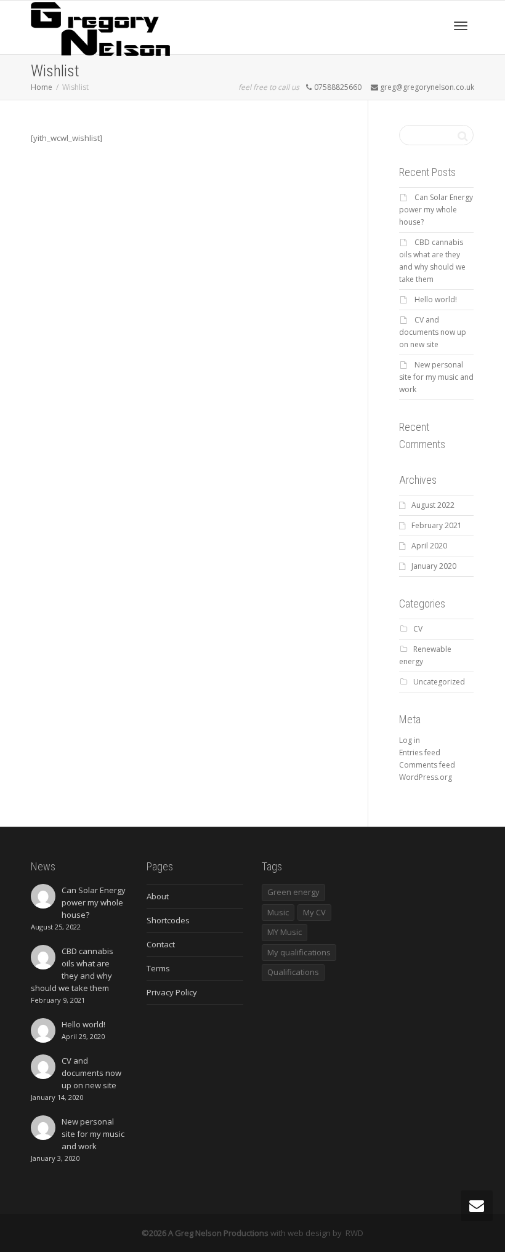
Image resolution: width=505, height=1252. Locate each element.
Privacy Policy (172, 992)
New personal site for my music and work (436, 377)
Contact (161, 944)
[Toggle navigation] (460, 25)
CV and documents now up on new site (432, 332)
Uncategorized (439, 681)
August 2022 (432, 505)
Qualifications (293, 971)
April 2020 (429, 545)
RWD (354, 1232)
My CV (314, 912)
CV (417, 629)
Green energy (293, 891)
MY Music (284, 931)
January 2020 (433, 566)
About (158, 896)
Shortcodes (168, 920)
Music (278, 912)
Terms (158, 968)
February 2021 (436, 525)
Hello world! (435, 299)
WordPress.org (425, 777)
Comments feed (427, 765)
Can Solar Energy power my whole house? (436, 209)
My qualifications (299, 952)
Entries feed (419, 752)
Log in (409, 740)
